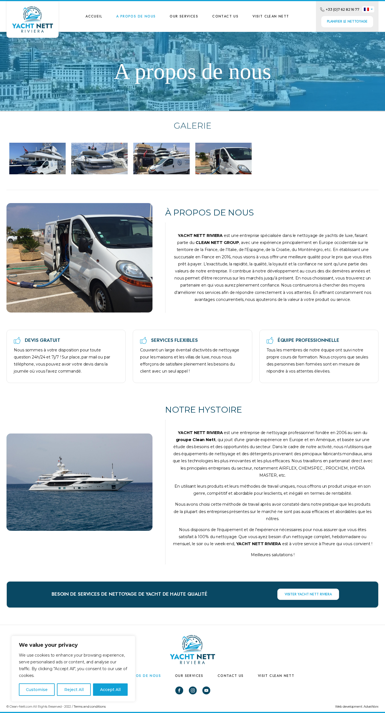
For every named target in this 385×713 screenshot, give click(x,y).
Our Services (184, 16)
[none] (368, 9)
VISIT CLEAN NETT (271, 16)
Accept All (110, 689)
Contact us (225, 16)
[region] (73, 669)
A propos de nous (136, 16)
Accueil (93, 16)
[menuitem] (368, 9)
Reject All (74, 689)
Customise (37, 689)
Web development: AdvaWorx (357, 706)
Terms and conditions (89, 706)
